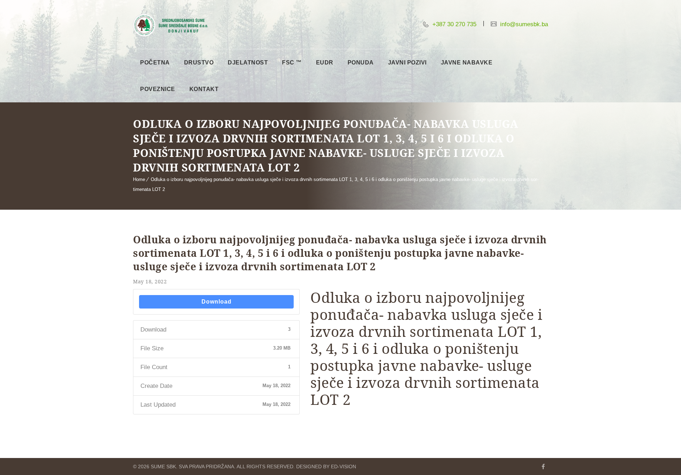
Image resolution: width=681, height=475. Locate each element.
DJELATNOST (248, 63)
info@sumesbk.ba (523, 24)
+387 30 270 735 (453, 24)
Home (139, 179)
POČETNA (155, 63)
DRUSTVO (199, 63)
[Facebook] (543, 466)
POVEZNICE (157, 89)
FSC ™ (292, 63)
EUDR (324, 63)
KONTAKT (204, 89)
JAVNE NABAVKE (467, 63)
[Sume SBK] (170, 25)
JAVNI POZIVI (407, 63)
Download (216, 302)
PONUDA (361, 63)
